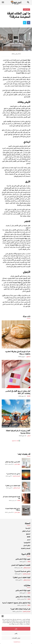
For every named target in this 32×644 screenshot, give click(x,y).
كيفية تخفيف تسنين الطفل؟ (12, 486)
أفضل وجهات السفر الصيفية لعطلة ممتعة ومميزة (18, 431)
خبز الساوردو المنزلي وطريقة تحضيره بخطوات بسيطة (17, 352)
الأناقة (28, 396)
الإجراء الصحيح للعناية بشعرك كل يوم (11, 497)
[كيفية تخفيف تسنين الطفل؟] (26, 487)
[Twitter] (24, 22)
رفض (16, 633)
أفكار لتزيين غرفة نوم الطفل (12, 462)
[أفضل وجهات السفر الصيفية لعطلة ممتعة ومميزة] (16, 413)
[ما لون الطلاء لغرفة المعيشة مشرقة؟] (26, 510)
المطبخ (28, 356)
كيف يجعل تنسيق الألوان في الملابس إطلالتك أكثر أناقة (17, 392)
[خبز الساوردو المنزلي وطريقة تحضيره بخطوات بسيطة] (16, 334)
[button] (2, 616)
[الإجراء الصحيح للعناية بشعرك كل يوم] (26, 498)
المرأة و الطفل (16, 488)
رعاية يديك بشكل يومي (23, 596)
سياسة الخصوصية (17, 641)
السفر (28, 436)
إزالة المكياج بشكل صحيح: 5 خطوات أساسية (16, 603)
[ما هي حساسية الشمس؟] (26, 475)
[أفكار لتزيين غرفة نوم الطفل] (26, 463)
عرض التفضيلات (16, 638)
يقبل (16, 629)
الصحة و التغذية (16, 476)
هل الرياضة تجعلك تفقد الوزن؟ (20, 609)
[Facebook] (28, 22)
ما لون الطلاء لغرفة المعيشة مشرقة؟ (12, 509)
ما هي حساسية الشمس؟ (13, 474)
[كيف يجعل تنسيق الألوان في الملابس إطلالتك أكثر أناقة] (16, 374)
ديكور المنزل (17, 464)
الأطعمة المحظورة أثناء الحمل (20, 565)
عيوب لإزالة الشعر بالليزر (23, 559)
